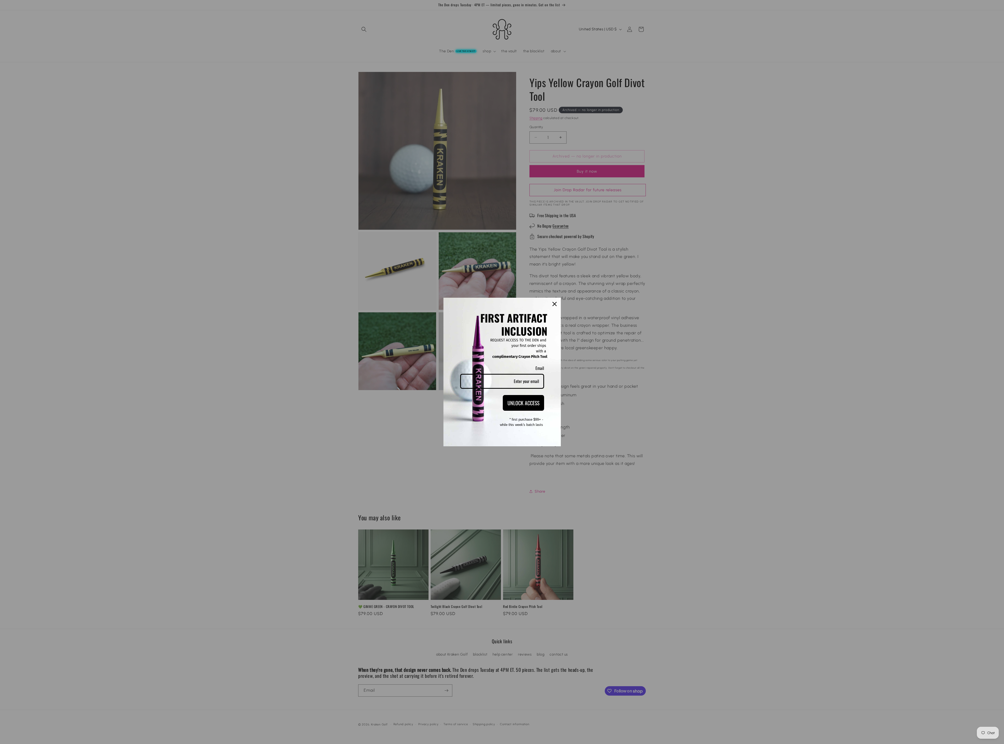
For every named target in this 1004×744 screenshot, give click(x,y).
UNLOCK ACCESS (523, 403)
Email (539, 368)
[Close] (554, 304)
